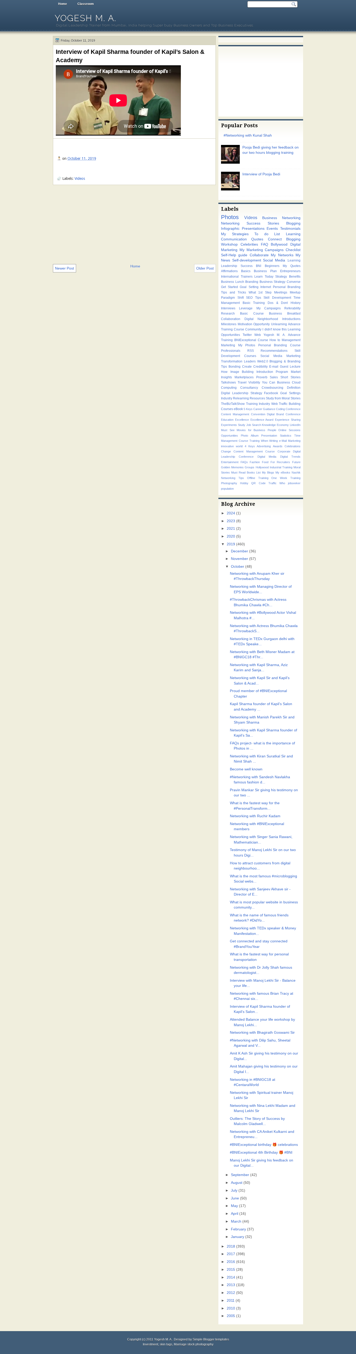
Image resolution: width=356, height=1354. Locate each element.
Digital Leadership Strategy (241, 393)
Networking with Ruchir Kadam (255, 816)
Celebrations (292, 446)
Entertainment (229, 462)
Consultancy (249, 387)
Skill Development (277, 297)
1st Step (265, 292)
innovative (227, 446)
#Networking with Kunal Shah (248, 135)
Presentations (253, 229)
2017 (231, 1254)
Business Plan (265, 271)
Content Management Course (254, 451)
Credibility (260, 366)
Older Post (205, 268)
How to (274, 340)
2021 (231, 529)
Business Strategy (273, 282)
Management (291, 340)
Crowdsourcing (272, 387)
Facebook (271, 393)
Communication (234, 239)
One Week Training (285, 478)
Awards (278, 446)
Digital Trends (290, 456)
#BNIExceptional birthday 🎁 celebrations (264, 1145)
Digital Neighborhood (261, 319)
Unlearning (279, 324)
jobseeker (294, 483)
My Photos (246, 345)
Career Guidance (264, 409)
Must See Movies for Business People (248, 430)
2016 (231, 1262)
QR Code (258, 483)
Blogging (293, 223)
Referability (292, 308)
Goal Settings (290, 393)
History (295, 303)
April (234, 1214)
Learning (293, 234)
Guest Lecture (290, 366)
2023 (231, 521)
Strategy (281, 276)
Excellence (242, 419)
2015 (231, 1270)
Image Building (242, 372)
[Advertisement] (134, 224)
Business (283, 382)
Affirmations (229, 271)
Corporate (284, 451)
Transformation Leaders (238, 361)
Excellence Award (262, 419)
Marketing (228, 345)
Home (62, 4)
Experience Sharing (287, 419)
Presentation (269, 435)
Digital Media (266, 456)
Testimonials (290, 229)
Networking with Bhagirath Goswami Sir (262, 1032)
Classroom (85, 4)
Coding (280, 409)
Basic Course (251, 313)
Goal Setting (249, 287)
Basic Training (254, 303)
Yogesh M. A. (85, 18)
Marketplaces (244, 377)
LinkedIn (295, 424)
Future (296, 462)
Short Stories (290, 377)
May (234, 1206)
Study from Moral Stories (283, 398)
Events (272, 229)
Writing (273, 440)
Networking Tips (232, 478)
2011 (231, 1300)
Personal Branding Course (279, 345)
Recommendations (274, 351)
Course (263, 340)
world (239, 446)
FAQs (244, 462)
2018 (231, 1246)
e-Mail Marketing (289, 440)
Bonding (235, 366)
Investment (150, 1344)
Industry (226, 398)
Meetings (280, 292)
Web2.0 (262, 361)
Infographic (230, 229)
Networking (230, 223)
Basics (245, 271)
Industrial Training (281, 467)
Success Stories (263, 223)
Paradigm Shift (232, 297)
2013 (231, 1285)
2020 (231, 536)
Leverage (246, 308)
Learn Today (263, 276)
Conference (293, 409)
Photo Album (250, 435)
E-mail (273, 366)
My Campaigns (268, 308)
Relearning (241, 398)
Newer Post (64, 268)
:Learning (293, 260)
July (234, 1190)
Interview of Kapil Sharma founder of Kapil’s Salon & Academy (130, 55)
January (237, 1237)
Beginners (272, 266)
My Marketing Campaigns (262, 250)
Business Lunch (232, 282)
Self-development (246, 260)
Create (247, 366)
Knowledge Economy (275, 424)
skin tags (166, 1344)
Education (227, 419)
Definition (293, 387)
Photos (230, 217)
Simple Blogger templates (211, 1339)
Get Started (229, 287)
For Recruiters (280, 462)
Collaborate (259, 255)
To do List (267, 234)
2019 (231, 544)
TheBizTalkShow (233, 404)
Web (257, 335)
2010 (231, 1308)
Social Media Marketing (280, 356)
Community (253, 329)
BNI (258, 266)
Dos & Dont (278, 303)
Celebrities (249, 244)
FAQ (264, 244)
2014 (231, 1277)
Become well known (246, 769)
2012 (231, 1293)
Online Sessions (289, 430)
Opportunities (229, 435)
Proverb (261, 377)
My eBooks (282, 472)
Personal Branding (286, 287)
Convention (258, 414)
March (236, 1221)
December (239, 551)
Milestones (228, 324)
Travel (242, 382)
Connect (275, 239)
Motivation (245, 324)
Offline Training (257, 478)
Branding (251, 282)
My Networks (282, 255)
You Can (268, 382)
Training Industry (258, 404)
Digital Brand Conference (283, 414)
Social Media (274, 260)
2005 (231, 1316)
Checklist (293, 250)
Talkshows (228, 382)
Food (265, 462)
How (224, 372)
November (239, 559)
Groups (249, 467)
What (252, 292)
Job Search (253, 424)
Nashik (296, 472)
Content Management (235, 414)
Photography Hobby (234, 483)
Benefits (294, 276)
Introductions (291, 319)
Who (282, 483)
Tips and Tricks (233, 292)
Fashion (255, 462)
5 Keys (248, 409)
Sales (274, 377)
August (236, 1183)
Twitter (247, 335)
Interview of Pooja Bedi (261, 174)
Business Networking (281, 218)
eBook (238, 409)
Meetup (295, 292)
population (227, 488)
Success (247, 266)
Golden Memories (232, 467)
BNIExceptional (245, 340)
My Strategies (235, 234)
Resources (257, 398)
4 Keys (250, 446)
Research (228, 313)
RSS (250, 351)
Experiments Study (233, 424)
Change (226, 451)
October (237, 567)
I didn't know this (274, 329)
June (235, 1198)
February (238, 1229)
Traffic (272, 483)
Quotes (257, 239)
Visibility (254, 382)
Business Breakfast (284, 313)
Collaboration (230, 319)
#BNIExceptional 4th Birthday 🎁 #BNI (261, 1152)
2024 (231, 513)
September (240, 1175)
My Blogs (268, 472)
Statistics (285, 435)
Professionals (230, 351)
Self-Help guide (234, 255)
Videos (80, 178)
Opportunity (261, 324)
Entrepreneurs (290, 271)
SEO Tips (253, 297)
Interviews (228, 308)
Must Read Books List (246, 472)
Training (254, 440)
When (264, 440)
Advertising (264, 446)
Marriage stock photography (193, 1344)
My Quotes (291, 266)
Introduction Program (272, 372)
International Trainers (237, 276)
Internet (265, 287)
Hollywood (262, 467)
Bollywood (279, 244)
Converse (293, 282)
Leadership (229, 266)
